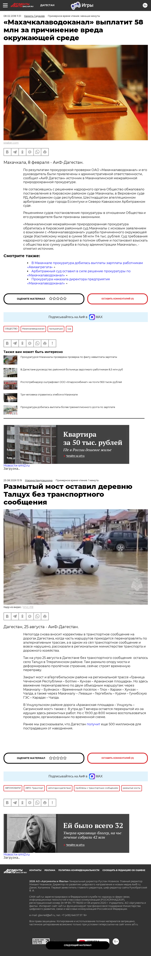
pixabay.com (11, 142)
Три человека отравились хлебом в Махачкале (49, 394)
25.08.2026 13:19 (13, 480)
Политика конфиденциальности (78, 870)
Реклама (49, 870)
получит (93, 724)
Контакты (35, 870)
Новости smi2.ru (17, 465)
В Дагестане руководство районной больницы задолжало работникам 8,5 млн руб (71, 369)
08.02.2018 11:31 (12, 15)
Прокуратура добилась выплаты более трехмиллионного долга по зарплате (67, 407)
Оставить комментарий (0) (117, 299)
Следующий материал (77, 945)
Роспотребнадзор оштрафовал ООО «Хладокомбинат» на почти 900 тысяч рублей (71, 382)
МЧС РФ (28, 607)
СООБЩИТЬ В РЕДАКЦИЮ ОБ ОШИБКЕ (123, 870)
